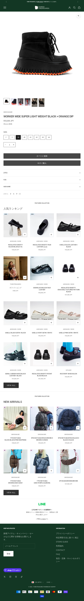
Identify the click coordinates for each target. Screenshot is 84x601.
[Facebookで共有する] (10, 194)
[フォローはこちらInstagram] (10, 577)
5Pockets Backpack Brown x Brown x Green (42, 439)
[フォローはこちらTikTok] (22, 577)
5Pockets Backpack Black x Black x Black (68, 439)
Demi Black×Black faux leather (42, 289)
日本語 (48, 582)
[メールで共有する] (20, 194)
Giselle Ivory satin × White (42, 333)
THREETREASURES (15, 284)
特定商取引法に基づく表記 (67, 537)
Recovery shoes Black (68, 374)
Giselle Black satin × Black (15, 333)
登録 (8, 554)
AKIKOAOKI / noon (15, 241)
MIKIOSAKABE (8, 112)
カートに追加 (42, 156)
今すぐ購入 (41, 163)
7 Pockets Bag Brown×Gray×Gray (15, 482)
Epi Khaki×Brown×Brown (68, 481)
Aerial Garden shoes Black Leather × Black (15, 375)
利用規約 (59, 546)
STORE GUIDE (62, 542)
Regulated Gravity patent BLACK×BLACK (42, 375)
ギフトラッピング (15, 288)
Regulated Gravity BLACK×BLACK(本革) (15, 246)
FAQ (58, 554)
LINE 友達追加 (40, 1)
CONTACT (60, 550)
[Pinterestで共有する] (17, 194)
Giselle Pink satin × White (68, 333)
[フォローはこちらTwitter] (5, 577)
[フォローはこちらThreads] (16, 577)
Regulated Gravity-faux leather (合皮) (42, 246)
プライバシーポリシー (65, 533)
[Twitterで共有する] (14, 194)
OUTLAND (68, 370)
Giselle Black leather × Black (68, 246)
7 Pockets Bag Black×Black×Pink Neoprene (15, 439)
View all (11, 385)
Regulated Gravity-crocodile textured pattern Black (69, 290)
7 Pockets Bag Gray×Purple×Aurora (42, 482)
